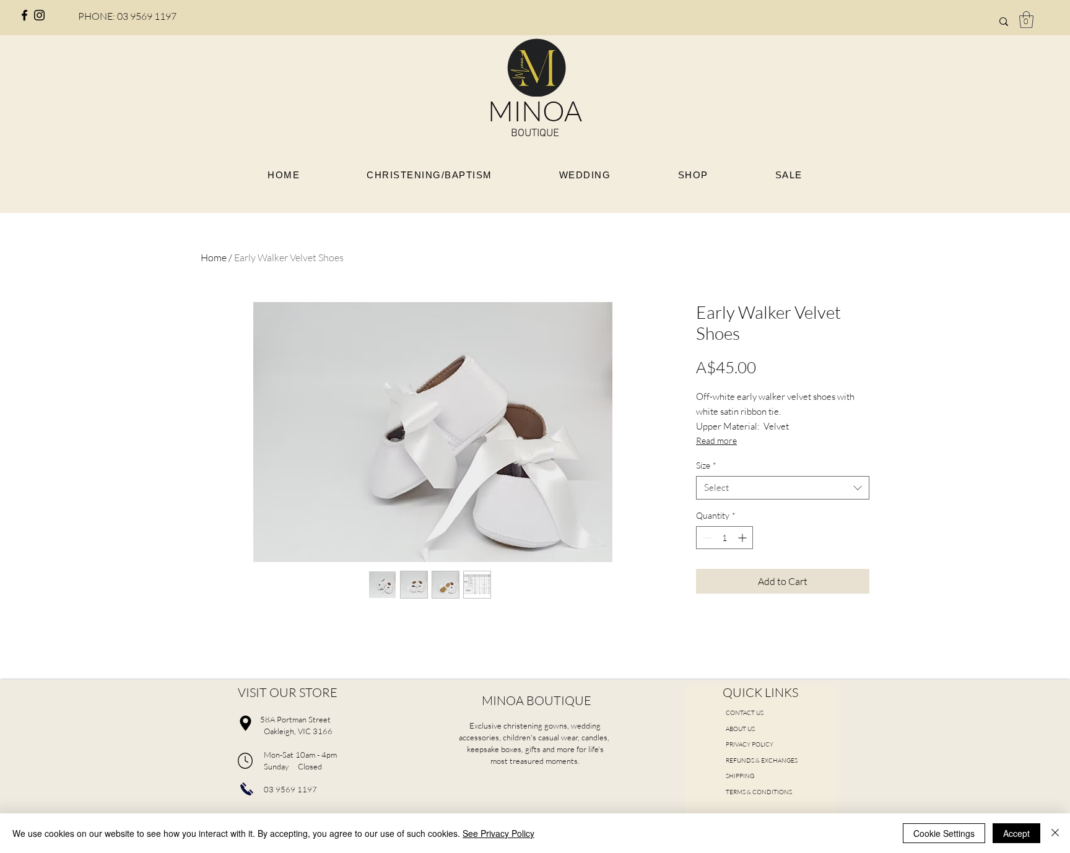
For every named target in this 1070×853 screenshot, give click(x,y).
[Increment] (743, 537)
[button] (1026, 19)
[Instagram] (39, 15)
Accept (1016, 833)
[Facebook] (24, 15)
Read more (716, 440)
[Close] (1055, 833)
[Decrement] (705, 537)
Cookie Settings (944, 833)
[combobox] (782, 488)
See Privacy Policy (498, 833)
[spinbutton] (724, 537)
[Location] (245, 723)
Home (214, 257)
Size (706, 465)
